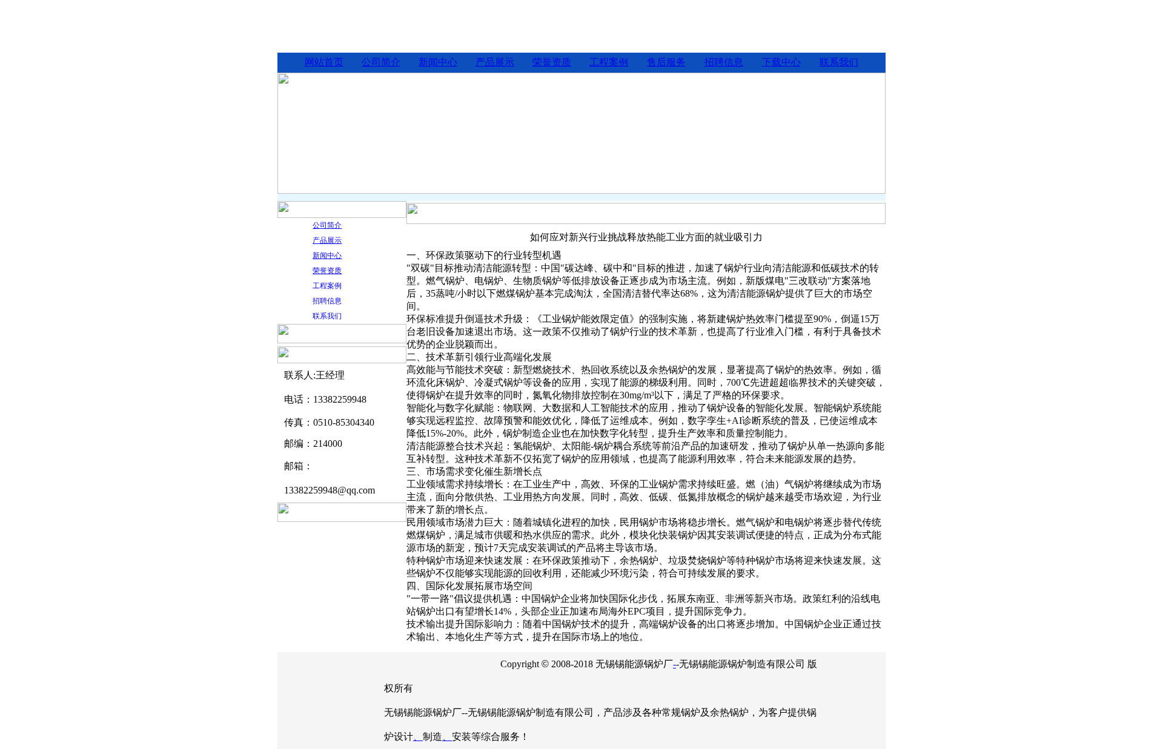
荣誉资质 (551, 62)
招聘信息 (723, 62)
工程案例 (608, 62)
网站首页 (324, 62)
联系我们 (839, 62)
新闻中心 (438, 62)
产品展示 (494, 62)
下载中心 (781, 62)
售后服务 (666, 62)
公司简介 (381, 62)
